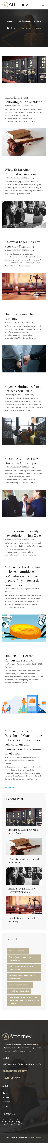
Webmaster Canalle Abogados (19, 589)
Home (5, 1093)
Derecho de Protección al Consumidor (19, 760)
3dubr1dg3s (11, 105)
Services (6, 1102)
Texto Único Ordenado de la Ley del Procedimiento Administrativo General (24, 1000)
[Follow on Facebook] (5, 1122)
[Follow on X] (12, 1122)
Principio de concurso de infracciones (20, 958)
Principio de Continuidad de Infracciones (21, 967)
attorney (30, 105)
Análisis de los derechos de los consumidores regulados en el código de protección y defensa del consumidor (23, 576)
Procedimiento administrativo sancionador (22, 977)
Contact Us (7, 1106)
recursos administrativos (20, 985)
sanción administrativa (19, 991)
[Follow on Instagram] (19, 1122)
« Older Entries (8, 787)
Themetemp (36, 1137)
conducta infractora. (18, 951)
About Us (6, 1097)
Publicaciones (10, 592)
